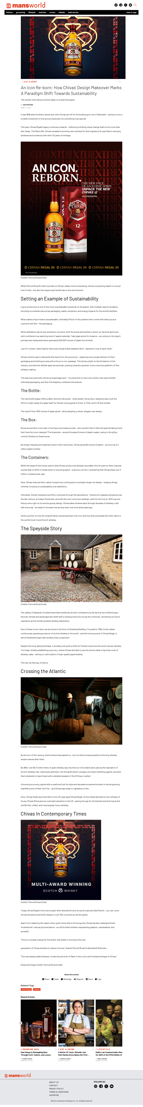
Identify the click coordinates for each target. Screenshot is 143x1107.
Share (47, 979)
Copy (99, 979)
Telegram (80, 979)
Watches (42, 12)
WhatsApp (67, 979)
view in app (131, 12)
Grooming (20, 12)
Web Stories (73, 12)
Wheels (62, 12)
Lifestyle (31, 12)
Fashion (9, 12)
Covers (52, 12)
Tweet (56, 979)
